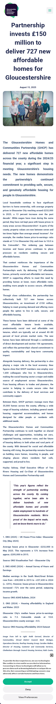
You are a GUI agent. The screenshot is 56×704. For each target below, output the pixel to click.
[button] (51, 655)
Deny (28, 689)
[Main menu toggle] (50, 10)
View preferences (28, 697)
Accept (28, 681)
